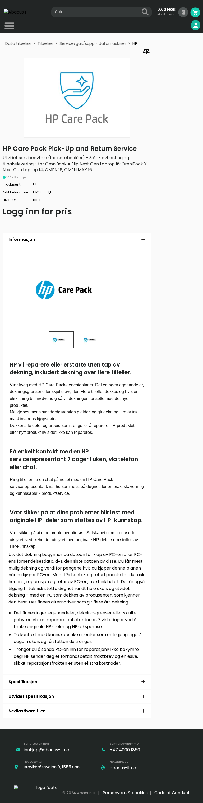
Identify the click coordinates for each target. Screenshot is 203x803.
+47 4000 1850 (125, 750)
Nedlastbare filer (26, 711)
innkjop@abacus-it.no (46, 750)
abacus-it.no (123, 768)
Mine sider (177, 25)
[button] (183, 12)
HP (134, 43)
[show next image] (139, 290)
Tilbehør (45, 43)
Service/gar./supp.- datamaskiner (92, 43)
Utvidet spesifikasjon (31, 696)
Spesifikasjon (22, 682)
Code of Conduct (172, 793)
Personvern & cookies (125, 793)
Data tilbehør (18, 43)
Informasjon (21, 239)
